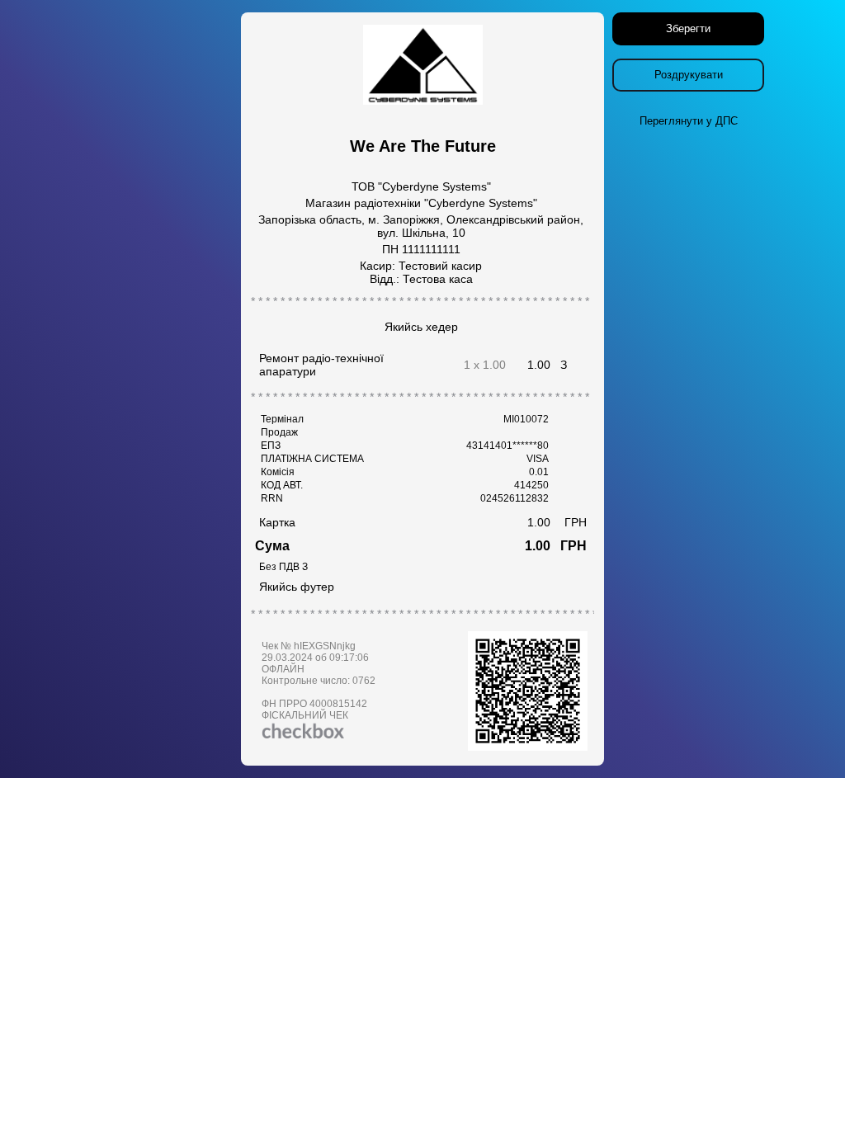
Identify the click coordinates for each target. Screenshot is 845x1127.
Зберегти (688, 28)
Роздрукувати (688, 74)
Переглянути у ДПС (689, 121)
